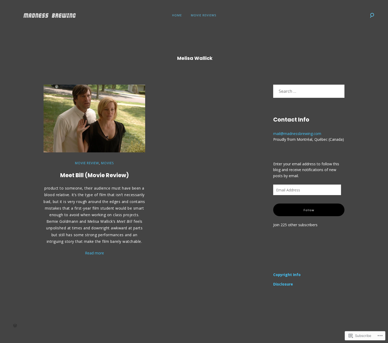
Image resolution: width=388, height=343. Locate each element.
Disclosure (283, 284)
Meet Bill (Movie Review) (94, 175)
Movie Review (87, 163)
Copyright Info (287, 274)
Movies (107, 163)
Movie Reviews (203, 15)
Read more (94, 252)
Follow (309, 210)
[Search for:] (308, 91)
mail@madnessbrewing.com (297, 133)
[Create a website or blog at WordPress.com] (15, 326)
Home (177, 15)
